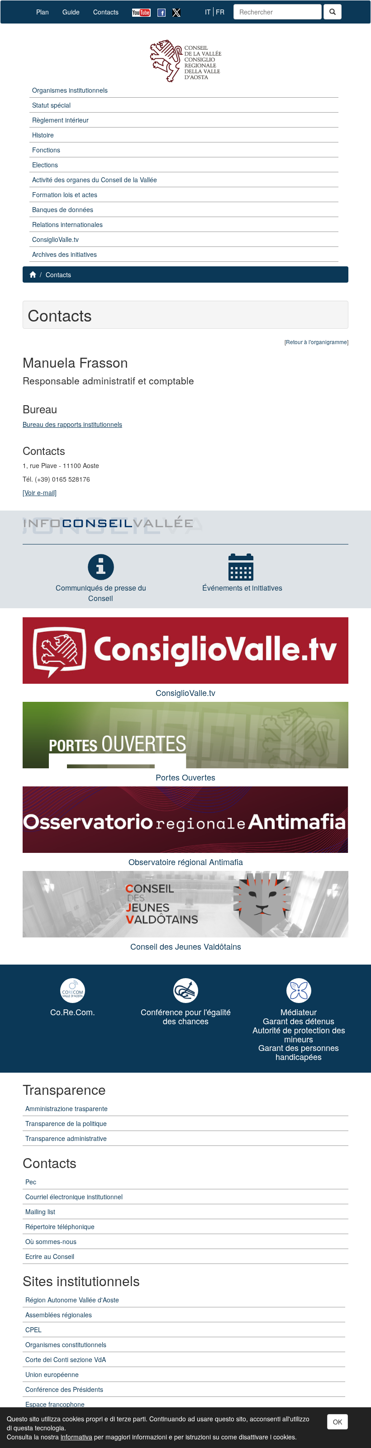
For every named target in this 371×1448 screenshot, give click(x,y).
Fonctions (46, 149)
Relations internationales (67, 224)
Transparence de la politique (66, 1123)
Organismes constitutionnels (65, 1344)
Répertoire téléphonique (60, 1226)
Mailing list (40, 1211)
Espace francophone (55, 1404)
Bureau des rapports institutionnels (72, 424)
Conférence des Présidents (64, 1389)
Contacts (106, 11)
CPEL (33, 1329)
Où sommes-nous (50, 1241)
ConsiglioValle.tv (55, 239)
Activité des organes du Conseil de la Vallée (94, 179)
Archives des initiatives (64, 254)
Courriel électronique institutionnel (74, 1196)
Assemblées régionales (58, 1314)
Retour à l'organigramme (316, 341)
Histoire (43, 134)
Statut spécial (51, 104)
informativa (76, 1436)
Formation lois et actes (64, 194)
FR (220, 11)
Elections (45, 164)
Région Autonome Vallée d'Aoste (72, 1299)
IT (208, 11)
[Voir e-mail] (40, 492)
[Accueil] (185, 61)
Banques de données (62, 209)
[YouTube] (138, 12)
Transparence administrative (66, 1138)
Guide (71, 11)
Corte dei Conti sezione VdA (65, 1359)
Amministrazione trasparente (66, 1108)
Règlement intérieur (60, 119)
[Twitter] (173, 12)
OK (337, 1421)
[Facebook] (158, 12)
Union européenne (52, 1374)
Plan (42, 11)
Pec (30, 1181)
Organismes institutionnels (70, 90)
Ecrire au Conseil (49, 1256)
